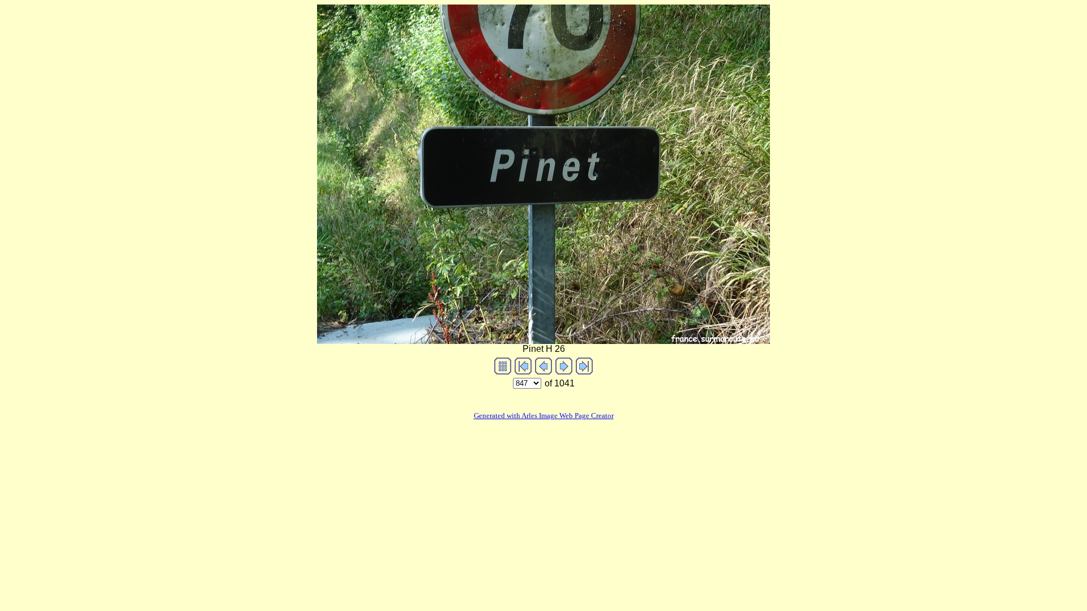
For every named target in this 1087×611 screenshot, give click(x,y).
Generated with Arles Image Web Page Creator (544, 415)
